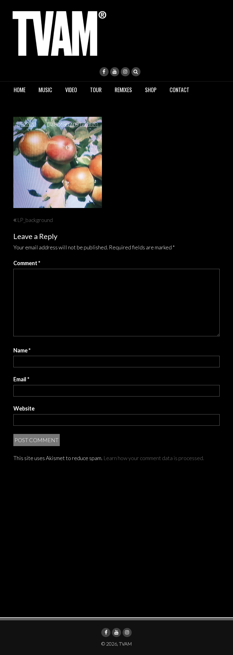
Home (19, 90)
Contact (179, 90)
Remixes (123, 90)
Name (22, 350)
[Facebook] (104, 71)
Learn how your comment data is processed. (153, 458)
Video (71, 90)
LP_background (35, 220)
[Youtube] (114, 71)
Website (24, 408)
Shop (151, 90)
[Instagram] (125, 71)
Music (45, 90)
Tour (96, 90)
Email (21, 379)
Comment (26, 263)
